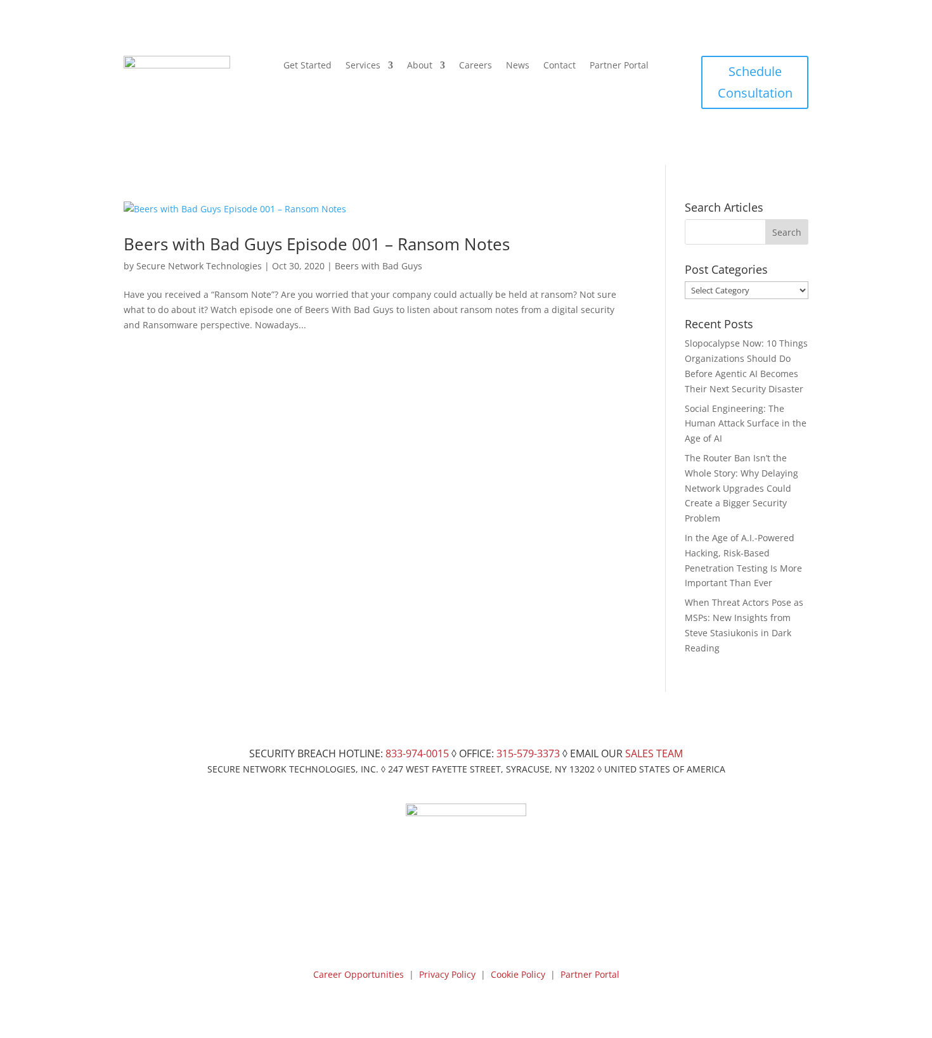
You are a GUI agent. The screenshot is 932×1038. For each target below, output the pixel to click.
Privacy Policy (447, 974)
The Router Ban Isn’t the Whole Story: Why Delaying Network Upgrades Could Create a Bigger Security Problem (741, 488)
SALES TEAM (654, 753)
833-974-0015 (417, 753)
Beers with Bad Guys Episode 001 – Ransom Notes (317, 244)
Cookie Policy (518, 974)
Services (363, 66)
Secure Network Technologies (199, 266)
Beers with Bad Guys (378, 266)
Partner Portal (619, 66)
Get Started (307, 66)
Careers (475, 66)
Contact (559, 66)
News (517, 66)
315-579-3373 (528, 753)
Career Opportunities (358, 974)
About (419, 66)
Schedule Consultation (755, 82)
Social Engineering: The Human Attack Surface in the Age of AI (745, 423)
